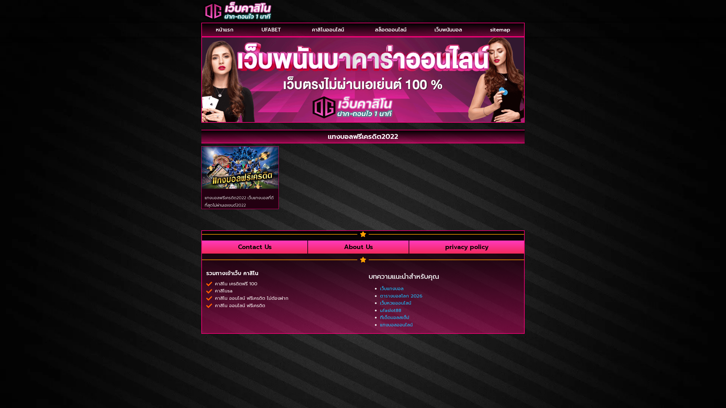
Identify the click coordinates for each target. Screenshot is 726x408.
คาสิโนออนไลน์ (328, 30)
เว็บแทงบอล (392, 288)
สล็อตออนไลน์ (390, 30)
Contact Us (255, 247)
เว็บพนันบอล (448, 30)
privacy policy (466, 247)
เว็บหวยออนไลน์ (395, 303)
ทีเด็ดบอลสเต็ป (394, 317)
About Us (358, 247)
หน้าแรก (224, 30)
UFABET (271, 30)
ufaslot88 (390, 310)
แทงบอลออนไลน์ (396, 325)
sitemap (500, 30)
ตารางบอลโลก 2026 (401, 296)
